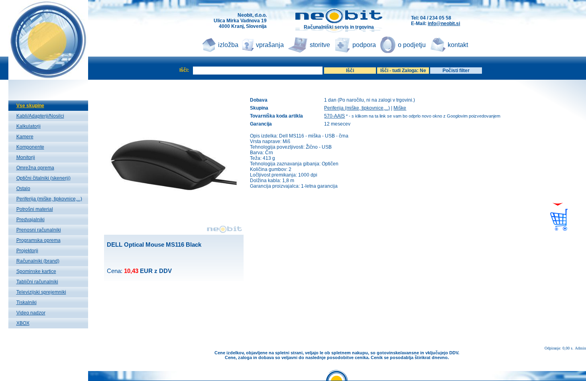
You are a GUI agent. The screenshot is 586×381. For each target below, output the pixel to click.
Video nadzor (30, 313)
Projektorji (27, 250)
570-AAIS (334, 116)
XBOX (22, 323)
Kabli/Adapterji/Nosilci (40, 116)
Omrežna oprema (35, 168)
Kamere (24, 136)
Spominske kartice (36, 271)
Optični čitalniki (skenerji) (43, 178)
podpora (364, 44)
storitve (320, 44)
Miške (399, 108)
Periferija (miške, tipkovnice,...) (49, 199)
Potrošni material (34, 209)
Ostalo (23, 188)
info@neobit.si (444, 23)
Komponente (30, 147)
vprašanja (270, 44)
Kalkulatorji (28, 126)
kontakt (458, 44)
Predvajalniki (30, 219)
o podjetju (412, 44)
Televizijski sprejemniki (41, 292)
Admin (580, 348)
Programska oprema (38, 240)
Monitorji (25, 157)
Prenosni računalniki (38, 230)
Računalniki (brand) (37, 261)
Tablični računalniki (37, 282)
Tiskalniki (26, 302)
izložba (228, 44)
